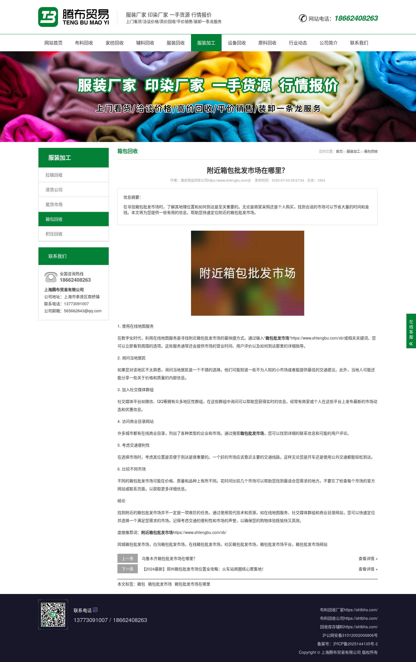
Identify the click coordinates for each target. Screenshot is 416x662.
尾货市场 (54, 204)
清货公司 (54, 189)
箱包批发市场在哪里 (192, 584)
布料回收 (84, 42)
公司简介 (328, 42)
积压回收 (54, 234)
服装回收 (176, 42)
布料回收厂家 (332, 609)
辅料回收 (145, 42)
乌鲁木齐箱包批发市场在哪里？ (169, 558)
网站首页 (53, 42)
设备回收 (237, 42)
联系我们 (359, 42)
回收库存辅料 (332, 626)
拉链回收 (54, 175)
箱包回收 (54, 219)
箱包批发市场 (160, 584)
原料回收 (267, 42)
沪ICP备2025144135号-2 (355, 643)
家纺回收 (115, 42)
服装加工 (206, 42)
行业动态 (298, 42)
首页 (339, 151)
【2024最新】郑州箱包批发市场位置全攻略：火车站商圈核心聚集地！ (204, 569)
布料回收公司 (332, 618)
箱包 (141, 584)
